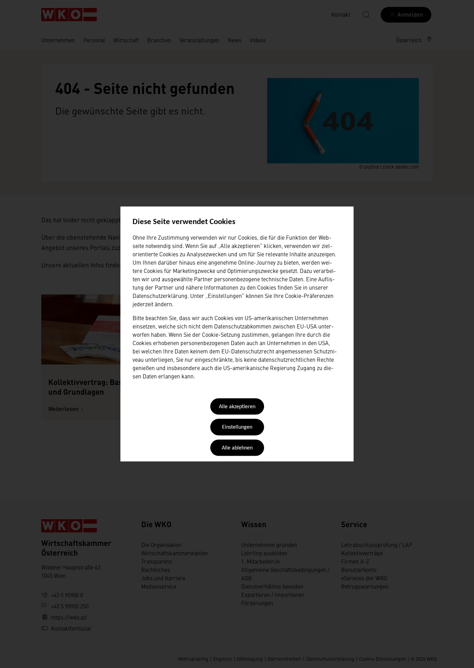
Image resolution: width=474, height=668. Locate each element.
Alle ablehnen (237, 448)
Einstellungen (237, 427)
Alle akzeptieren (237, 407)
